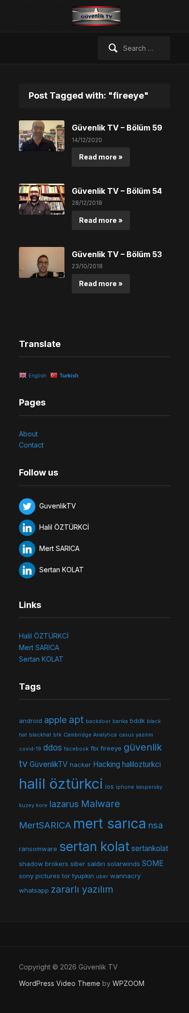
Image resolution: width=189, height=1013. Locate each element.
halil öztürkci (61, 783)
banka (120, 721)
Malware (100, 804)
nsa (155, 825)
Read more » (101, 157)
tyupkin (83, 876)
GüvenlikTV (49, 764)
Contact (31, 445)
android (30, 720)
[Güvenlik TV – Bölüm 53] (41, 262)
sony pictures (39, 876)
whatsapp (34, 890)
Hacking (106, 764)
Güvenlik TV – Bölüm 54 (117, 191)
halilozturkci (141, 764)
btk (57, 735)
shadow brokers (43, 864)
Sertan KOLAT (41, 659)
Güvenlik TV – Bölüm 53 (117, 254)
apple (55, 719)
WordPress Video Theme (59, 983)
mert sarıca (109, 823)
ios (109, 786)
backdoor (98, 721)
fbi (94, 748)
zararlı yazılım (82, 889)
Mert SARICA (39, 647)
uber (102, 876)
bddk (137, 720)
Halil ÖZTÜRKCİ (44, 636)
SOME (153, 863)
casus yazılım (136, 735)
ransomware (38, 849)
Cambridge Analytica (90, 735)
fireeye (111, 748)
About (28, 434)
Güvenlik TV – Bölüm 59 (117, 127)
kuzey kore (33, 805)
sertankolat (149, 848)
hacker (80, 764)
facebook (76, 749)
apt (76, 719)
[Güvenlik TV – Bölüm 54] (41, 198)
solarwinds (123, 864)
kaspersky (149, 787)
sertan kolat (94, 846)
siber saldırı (87, 864)
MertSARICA (45, 825)
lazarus (64, 803)
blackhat (40, 735)
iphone (125, 787)
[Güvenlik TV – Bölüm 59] (41, 135)
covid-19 (30, 749)
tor (66, 876)
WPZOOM (128, 983)
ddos (52, 748)
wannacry (125, 876)
